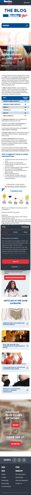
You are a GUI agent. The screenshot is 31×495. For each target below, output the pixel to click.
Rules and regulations (22, 480)
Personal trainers (20, 474)
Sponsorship (5, 483)
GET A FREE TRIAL (15, 444)
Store (17, 467)
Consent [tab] (5, 232)
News (3, 467)
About (3, 474)
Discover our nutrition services (15, 278)
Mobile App (19, 471)
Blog (3, 471)
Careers (4, 477)
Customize (14, 266)
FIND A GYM (15, 425)
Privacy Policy (5, 492)
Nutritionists (19, 477)
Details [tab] (15, 232)
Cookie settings (6, 486)
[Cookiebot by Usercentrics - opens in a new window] (22, 227)
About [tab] (25, 232)
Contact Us (19, 483)
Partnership (5, 480)
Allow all (15, 261)
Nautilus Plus (19, 63)
